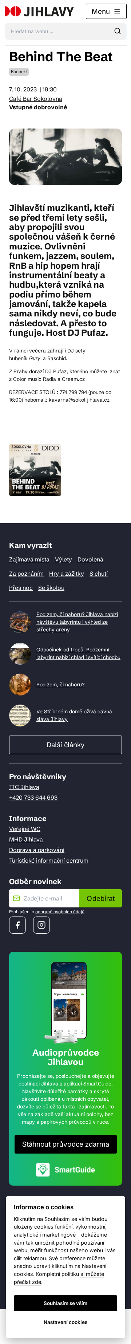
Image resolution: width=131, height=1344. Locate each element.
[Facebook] (17, 925)
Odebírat (101, 898)
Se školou (51, 587)
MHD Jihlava (26, 839)
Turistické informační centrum (48, 860)
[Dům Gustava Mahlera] (39, 11)
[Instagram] (41, 925)
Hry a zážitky (66, 573)
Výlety (63, 559)
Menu (101, 11)
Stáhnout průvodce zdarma (65, 1144)
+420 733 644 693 (33, 797)
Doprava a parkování (36, 850)
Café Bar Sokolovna (35, 98)
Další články (65, 744)
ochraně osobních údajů (59, 911)
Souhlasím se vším (65, 1303)
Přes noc (21, 587)
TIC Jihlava (24, 787)
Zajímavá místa (29, 559)
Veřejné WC (24, 828)
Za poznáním (26, 573)
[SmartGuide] (65, 1169)
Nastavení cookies (65, 1322)
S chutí (99, 573)
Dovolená (90, 559)
